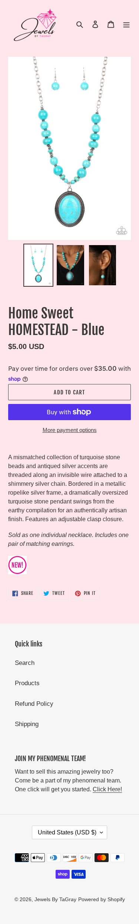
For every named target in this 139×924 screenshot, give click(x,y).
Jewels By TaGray (55, 899)
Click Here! (107, 789)
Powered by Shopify (101, 899)
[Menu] (126, 24)
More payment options (70, 430)
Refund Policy (34, 703)
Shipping (27, 724)
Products (27, 683)
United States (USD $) (67, 832)
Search (24, 662)
